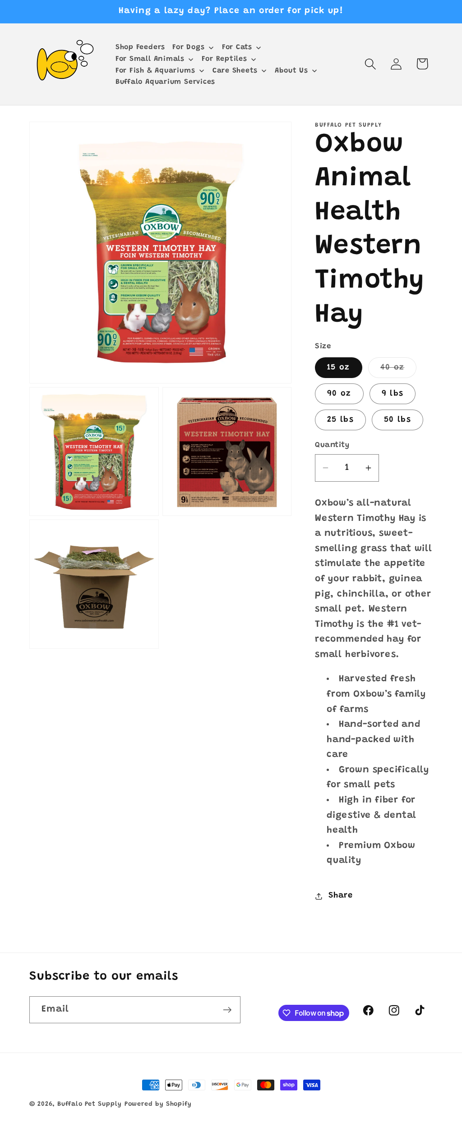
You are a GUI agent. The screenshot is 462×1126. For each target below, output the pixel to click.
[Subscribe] (227, 1010)
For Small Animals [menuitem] (150, 59)
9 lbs (393, 394)
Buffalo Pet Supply (89, 1104)
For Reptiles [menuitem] (224, 59)
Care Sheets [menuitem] (235, 70)
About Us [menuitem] (291, 70)
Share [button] (340, 896)
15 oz (338, 368)
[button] (370, 64)
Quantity (332, 445)
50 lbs (397, 420)
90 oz (339, 394)
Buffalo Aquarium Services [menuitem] (166, 82)
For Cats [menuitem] (237, 47)
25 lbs (340, 420)
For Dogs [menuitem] (188, 47)
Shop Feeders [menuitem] (140, 47)
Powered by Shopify (158, 1104)
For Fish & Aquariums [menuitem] (155, 70)
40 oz (398, 370)
